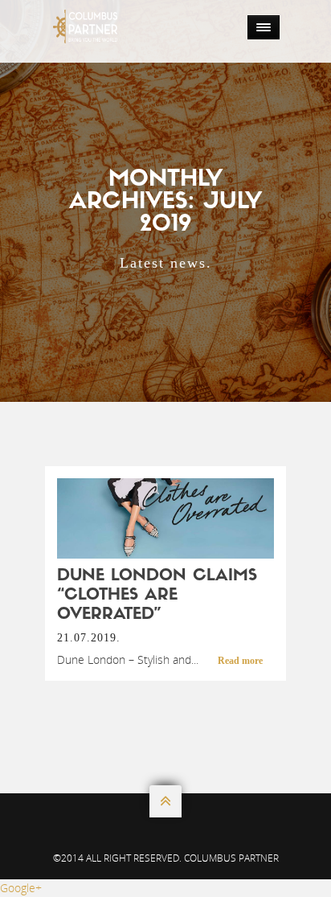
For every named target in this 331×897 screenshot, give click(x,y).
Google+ (21, 887)
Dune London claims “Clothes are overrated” (157, 595)
